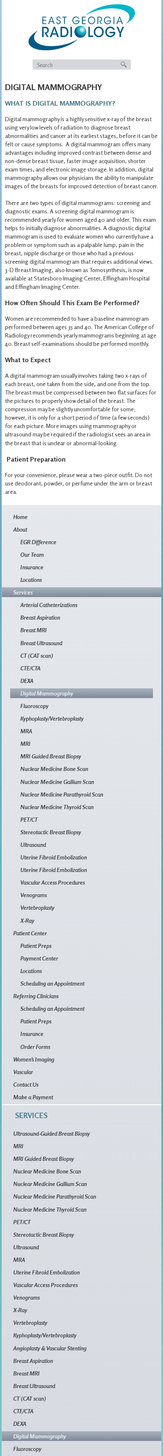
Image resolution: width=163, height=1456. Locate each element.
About (20, 529)
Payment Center (39, 958)
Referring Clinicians (36, 995)
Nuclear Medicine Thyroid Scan (57, 806)
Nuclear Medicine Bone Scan (54, 768)
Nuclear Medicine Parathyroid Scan (61, 794)
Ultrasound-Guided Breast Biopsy (51, 1133)
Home (20, 516)
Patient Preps (35, 945)
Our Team (32, 554)
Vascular (23, 1071)
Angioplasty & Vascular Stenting (50, 1348)
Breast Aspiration (40, 617)
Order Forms (35, 1046)
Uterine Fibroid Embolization (53, 857)
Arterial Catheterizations (48, 604)
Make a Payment (33, 1096)
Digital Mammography (46, 693)
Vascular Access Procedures (52, 882)
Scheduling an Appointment (52, 983)
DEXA (26, 680)
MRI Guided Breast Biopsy (50, 756)
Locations (31, 579)
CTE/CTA (30, 668)
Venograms (33, 894)
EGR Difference (38, 541)
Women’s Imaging (33, 1059)
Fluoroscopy (34, 705)
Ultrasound (33, 844)
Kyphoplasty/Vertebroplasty (52, 718)
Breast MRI (33, 629)
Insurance (31, 567)
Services (23, 592)
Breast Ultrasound (41, 642)
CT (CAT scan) (36, 655)
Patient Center (30, 933)
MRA (26, 730)
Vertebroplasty (37, 907)
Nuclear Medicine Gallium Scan (57, 781)
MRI (25, 743)
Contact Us (25, 1084)
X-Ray (27, 920)
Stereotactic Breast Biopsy (50, 832)
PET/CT (29, 819)
